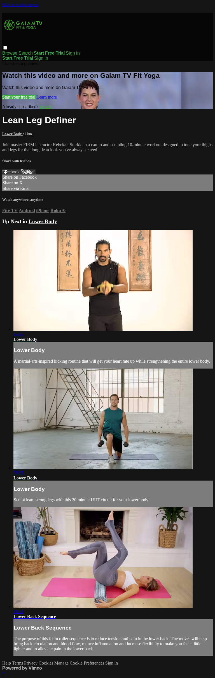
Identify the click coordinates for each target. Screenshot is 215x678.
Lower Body (12, 134)
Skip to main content (20, 4)
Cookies (46, 663)
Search (26, 53)
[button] (5, 48)
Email (30, 171)
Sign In (41, 58)
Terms (18, 663)
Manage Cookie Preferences (79, 663)
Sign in (73, 53)
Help (7, 663)
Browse (10, 53)
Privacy (31, 663)
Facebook (11, 171)
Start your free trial (19, 97)
